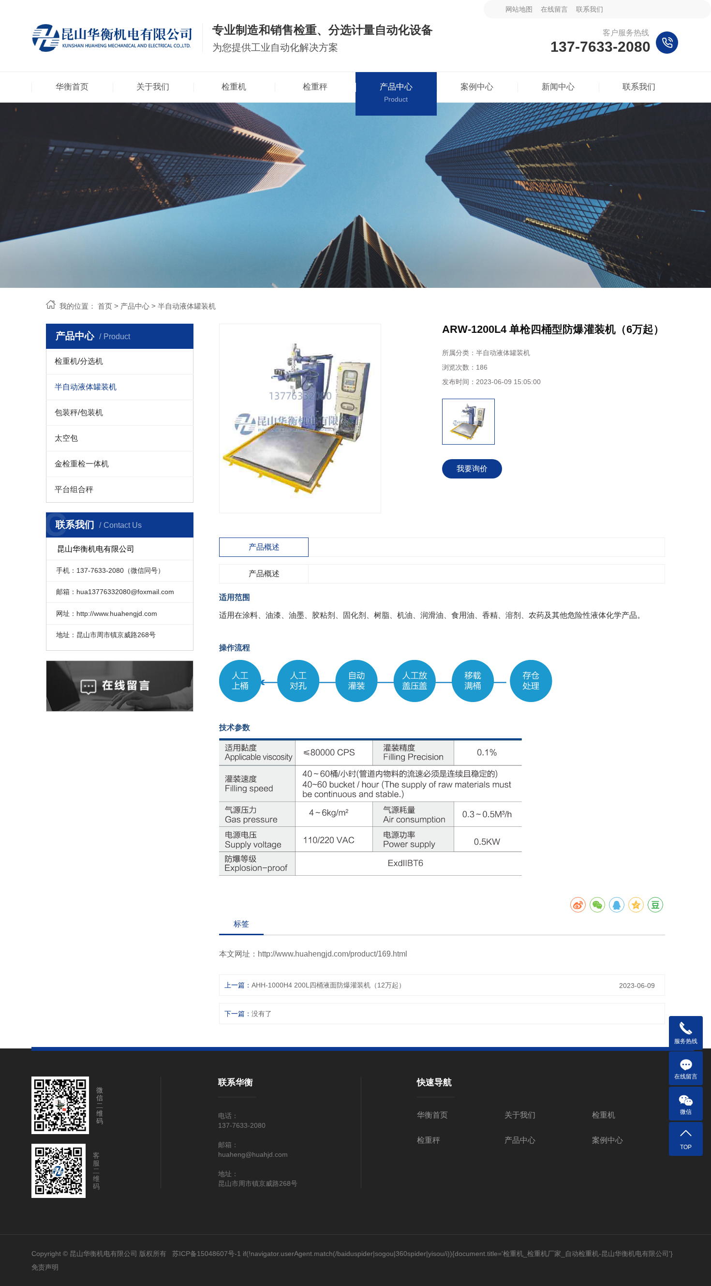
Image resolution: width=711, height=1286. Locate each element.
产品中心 (134, 306)
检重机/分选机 (79, 361)
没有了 (262, 1013)
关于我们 (519, 1115)
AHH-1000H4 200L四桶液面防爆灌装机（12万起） (328, 985)
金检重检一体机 (82, 464)
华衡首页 (432, 1115)
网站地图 (519, 9)
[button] (448, 421)
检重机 (603, 1115)
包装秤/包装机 (79, 412)
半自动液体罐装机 (187, 306)
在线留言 (554, 9)
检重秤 (428, 1140)
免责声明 (45, 1267)
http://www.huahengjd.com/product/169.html (332, 954)
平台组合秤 (74, 489)
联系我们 (589, 9)
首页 (105, 306)
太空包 (66, 438)
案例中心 (607, 1140)
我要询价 (472, 468)
